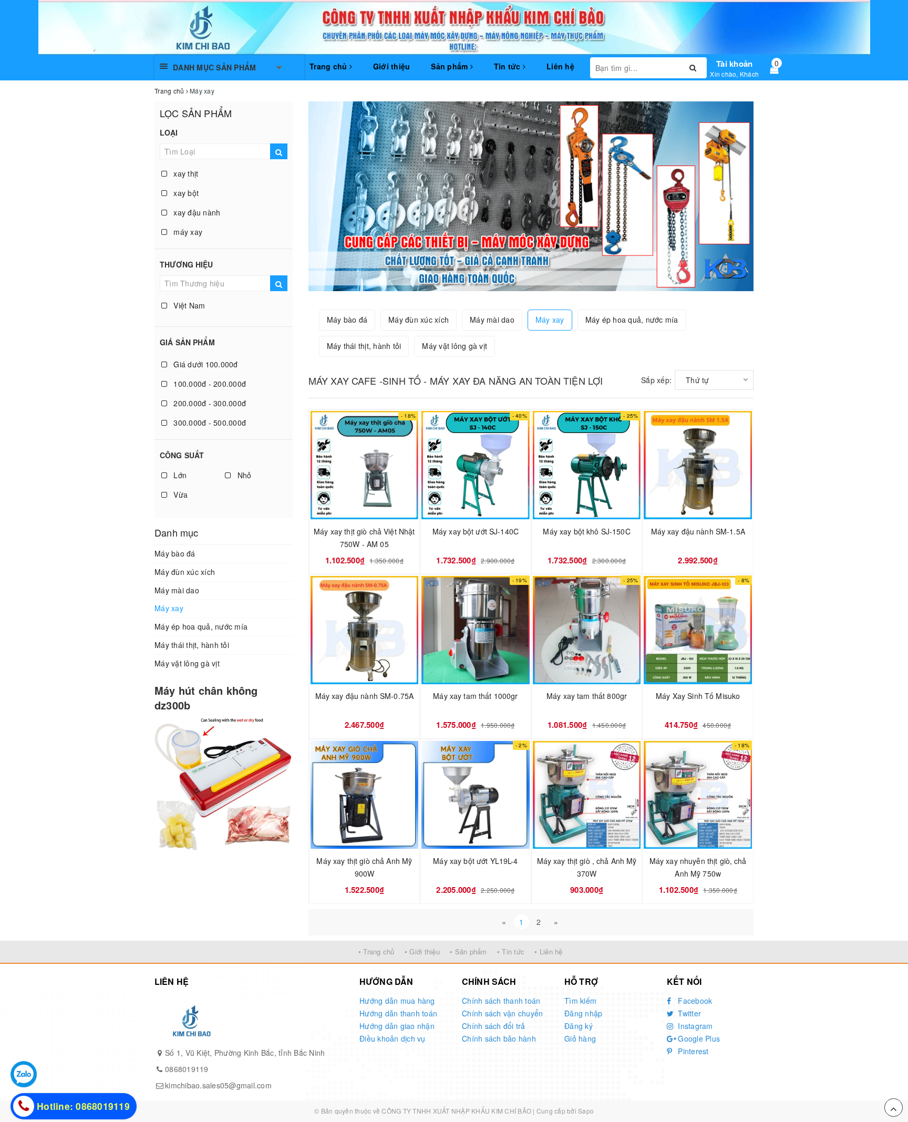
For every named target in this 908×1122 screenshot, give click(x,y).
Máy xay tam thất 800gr (586, 696)
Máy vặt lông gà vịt (187, 663)
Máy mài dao (176, 590)
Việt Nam (188, 305)
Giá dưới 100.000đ (204, 364)
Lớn (179, 475)
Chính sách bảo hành (499, 1038)
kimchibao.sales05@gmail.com (218, 1085)
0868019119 (187, 1069)
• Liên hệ (548, 951)
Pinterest (692, 1051)
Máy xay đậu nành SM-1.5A (698, 531)
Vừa (179, 494)
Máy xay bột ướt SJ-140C (475, 531)
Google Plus (698, 1038)
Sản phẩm (450, 66)
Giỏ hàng (580, 1038)
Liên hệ (560, 66)
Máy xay (168, 608)
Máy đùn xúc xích (184, 572)
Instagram (694, 1026)
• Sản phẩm (468, 951)
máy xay (186, 232)
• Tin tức (510, 951)
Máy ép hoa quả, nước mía (200, 626)
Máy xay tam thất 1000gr (475, 696)
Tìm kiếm (580, 1000)
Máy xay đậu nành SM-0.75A (364, 696)
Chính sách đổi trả (493, 1026)
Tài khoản (734, 63)
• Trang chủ (376, 951)
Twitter (688, 1013)
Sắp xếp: (656, 380)
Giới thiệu (391, 66)
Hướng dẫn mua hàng (397, 1000)
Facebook (694, 1000)
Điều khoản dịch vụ (392, 1038)
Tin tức (508, 66)
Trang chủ (329, 66)
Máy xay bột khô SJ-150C (586, 531)
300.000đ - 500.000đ (208, 422)
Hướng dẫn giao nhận (397, 1026)
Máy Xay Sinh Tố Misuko (698, 696)
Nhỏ (243, 475)
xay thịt (184, 173)
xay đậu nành (195, 212)
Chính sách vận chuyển (502, 1013)
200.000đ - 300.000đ (208, 403)
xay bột (185, 193)
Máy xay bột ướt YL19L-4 (475, 861)
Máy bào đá (174, 553)
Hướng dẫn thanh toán (398, 1013)
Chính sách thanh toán (501, 1000)
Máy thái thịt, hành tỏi (191, 645)
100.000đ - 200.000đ (208, 383)
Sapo (586, 1110)
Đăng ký (578, 1026)
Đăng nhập (583, 1013)
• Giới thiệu (422, 951)
